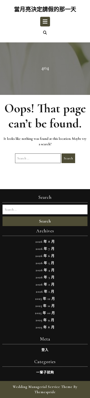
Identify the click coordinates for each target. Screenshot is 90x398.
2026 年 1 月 (45, 291)
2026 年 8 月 (45, 242)
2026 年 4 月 (45, 270)
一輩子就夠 (45, 372)
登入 (45, 350)
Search (68, 158)
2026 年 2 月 (45, 284)
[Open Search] (45, 33)
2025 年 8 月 (45, 327)
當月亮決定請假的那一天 (45, 9)
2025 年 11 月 (45, 306)
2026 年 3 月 (45, 277)
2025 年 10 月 (45, 313)
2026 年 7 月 (45, 249)
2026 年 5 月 (45, 263)
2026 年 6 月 (45, 256)
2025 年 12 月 (45, 299)
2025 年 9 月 (45, 320)
